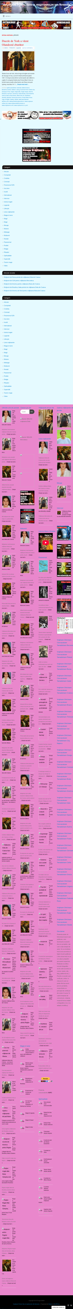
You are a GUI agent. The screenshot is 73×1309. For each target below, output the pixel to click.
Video (6, 265)
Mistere (6, 228)
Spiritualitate (8, 255)
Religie (6, 249)
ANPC (50, 1092)
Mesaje (6, 225)
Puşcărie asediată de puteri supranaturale (51, 891)
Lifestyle (6, 208)
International (8, 195)
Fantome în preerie (51, 618)
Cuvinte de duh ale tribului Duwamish (48, 1142)
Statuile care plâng (50, 997)
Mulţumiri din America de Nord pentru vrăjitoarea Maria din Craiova (24, 290)
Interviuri (6, 198)
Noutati (6, 239)
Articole (6, 171)
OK (31, 412)
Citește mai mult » (24, 649)
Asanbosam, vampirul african (51, 1026)
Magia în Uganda (29, 1113)
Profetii (6, 245)
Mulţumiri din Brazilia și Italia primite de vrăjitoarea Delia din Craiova (25, 287)
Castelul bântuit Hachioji (51, 732)
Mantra (50, 1304)
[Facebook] (68, 3)
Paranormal (7, 242)
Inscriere (6, 188)
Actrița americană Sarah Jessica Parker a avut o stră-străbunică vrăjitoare (27, 1052)
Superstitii (7, 259)
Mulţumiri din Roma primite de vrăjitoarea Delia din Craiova (22, 277)
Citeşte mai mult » (11, 434)
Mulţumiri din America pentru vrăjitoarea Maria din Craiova (22, 284)
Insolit (6, 192)
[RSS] (70, 3)
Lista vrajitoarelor (9, 212)
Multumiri (7, 235)
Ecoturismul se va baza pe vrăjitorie (29, 1092)
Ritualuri (6, 252)
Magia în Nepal (29, 1120)
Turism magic (8, 262)
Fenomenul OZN (9, 185)
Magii (5, 218)
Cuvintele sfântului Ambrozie (46, 1188)
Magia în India (29, 1127)
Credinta (6, 178)
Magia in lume (8, 215)
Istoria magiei (8, 202)
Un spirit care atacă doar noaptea (51, 918)
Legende (6, 205)
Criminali (6, 181)
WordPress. (57, 1304)
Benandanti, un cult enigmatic (50, 649)
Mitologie (7, 232)
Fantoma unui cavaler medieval (50, 864)
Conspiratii (7, 175)
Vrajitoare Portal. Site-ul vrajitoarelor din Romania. (37, 4)
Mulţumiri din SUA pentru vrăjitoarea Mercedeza (19, 280)
